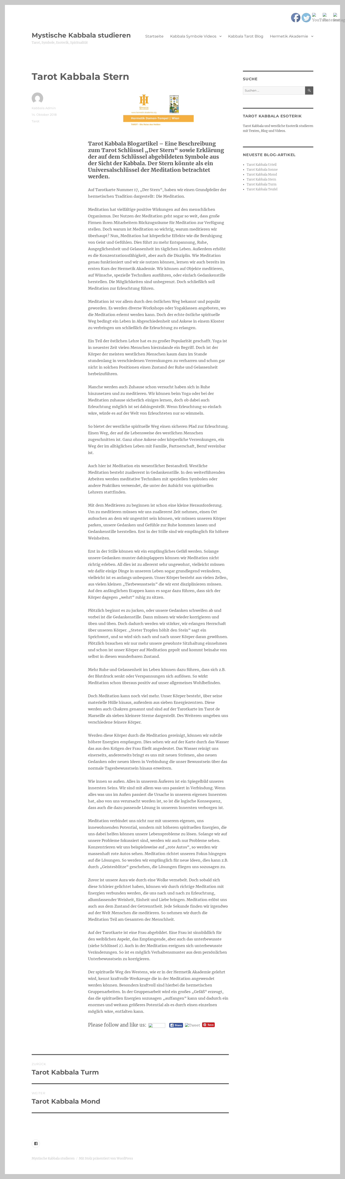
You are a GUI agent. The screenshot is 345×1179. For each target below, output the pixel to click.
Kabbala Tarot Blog (245, 36)
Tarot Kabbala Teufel (262, 189)
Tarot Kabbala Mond (262, 175)
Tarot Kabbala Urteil (261, 165)
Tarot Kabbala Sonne (262, 170)
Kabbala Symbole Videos (193, 36)
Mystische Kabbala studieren (81, 35)
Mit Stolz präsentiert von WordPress (106, 1158)
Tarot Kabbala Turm (261, 184)
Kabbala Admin (44, 108)
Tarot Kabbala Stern (261, 179)
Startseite (154, 36)
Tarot (35, 121)
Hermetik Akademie (289, 36)
